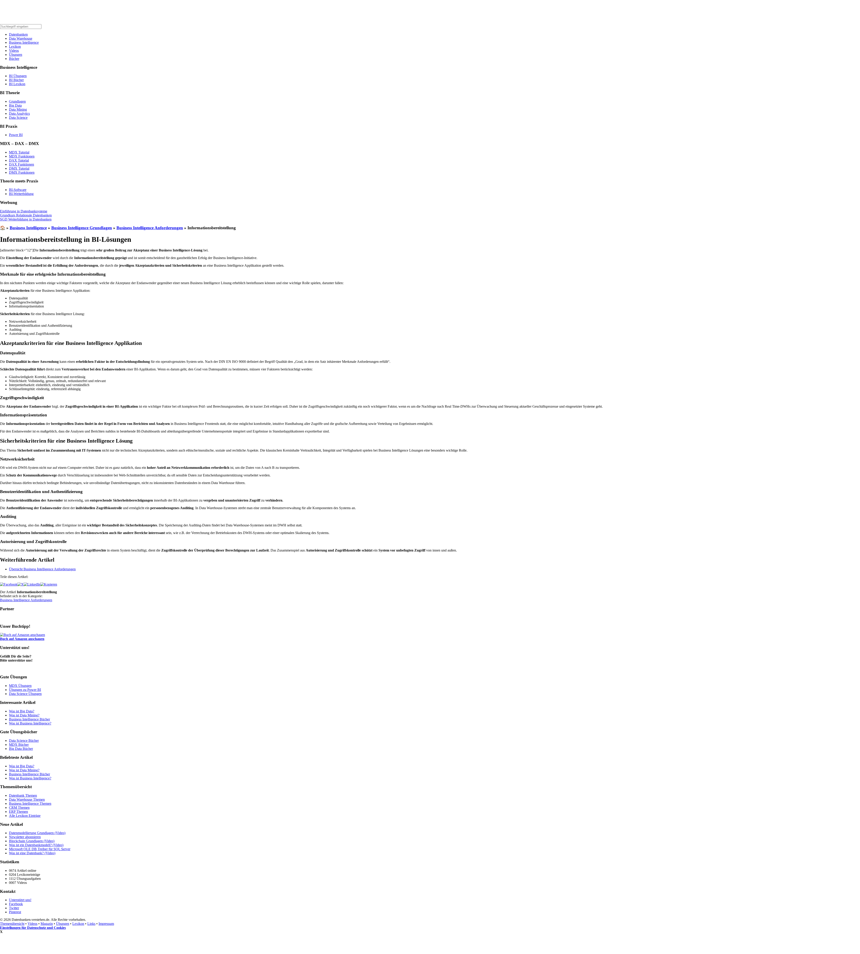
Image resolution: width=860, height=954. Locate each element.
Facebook (16, 904)
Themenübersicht (12, 924)
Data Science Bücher (24, 740)
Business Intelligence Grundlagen (81, 227)
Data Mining (18, 109)
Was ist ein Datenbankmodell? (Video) (36, 845)
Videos (14, 50)
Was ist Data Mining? (24, 715)
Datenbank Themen (23, 795)
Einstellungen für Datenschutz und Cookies (33, 928)
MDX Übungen (20, 686)
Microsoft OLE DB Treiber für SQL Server (39, 849)
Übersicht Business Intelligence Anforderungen (42, 569)
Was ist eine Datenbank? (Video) (32, 853)
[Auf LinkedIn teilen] (32, 584)
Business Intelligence (24, 42)
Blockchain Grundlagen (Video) (31, 841)
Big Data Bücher (21, 749)
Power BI (16, 135)
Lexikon (15, 46)
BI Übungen (18, 76)
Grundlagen (17, 101)
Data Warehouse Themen (27, 799)
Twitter (14, 908)
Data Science (18, 117)
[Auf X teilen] (20, 584)
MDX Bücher (19, 744)
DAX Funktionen (21, 164)
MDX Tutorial (19, 152)
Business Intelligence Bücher (29, 719)
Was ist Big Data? (21, 711)
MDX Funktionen (21, 156)
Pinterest (15, 912)
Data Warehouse (20, 38)
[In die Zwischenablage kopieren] (48, 584)
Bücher (14, 59)
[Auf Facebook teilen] (8, 584)
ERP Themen (18, 811)
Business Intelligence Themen (30, 803)
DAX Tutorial (19, 160)
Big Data (15, 105)
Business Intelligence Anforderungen (149, 227)
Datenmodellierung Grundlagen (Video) (37, 833)
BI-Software (17, 190)
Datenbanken (18, 34)
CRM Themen (19, 807)
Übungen (15, 54)
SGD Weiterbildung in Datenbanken (26, 219)
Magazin (47, 924)
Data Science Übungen (25, 694)
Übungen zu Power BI (25, 690)
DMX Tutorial (19, 168)
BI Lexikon (17, 84)
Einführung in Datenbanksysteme (23, 211)
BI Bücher (16, 80)
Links (91, 924)
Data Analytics (19, 113)
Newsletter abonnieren (25, 837)
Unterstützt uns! (20, 900)
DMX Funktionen (21, 172)
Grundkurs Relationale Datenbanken (26, 215)
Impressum (106, 924)
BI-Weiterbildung (21, 194)
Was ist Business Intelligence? (30, 723)
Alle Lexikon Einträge (25, 816)
